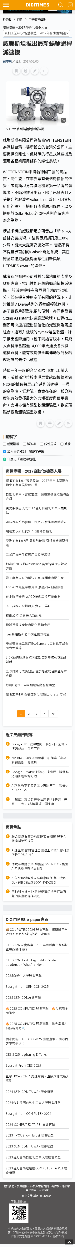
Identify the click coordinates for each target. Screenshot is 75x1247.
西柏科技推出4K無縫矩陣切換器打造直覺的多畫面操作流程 (39, 893)
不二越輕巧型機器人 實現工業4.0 (29, 606)
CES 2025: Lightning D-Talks (26, 1054)
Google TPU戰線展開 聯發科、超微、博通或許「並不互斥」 (40, 746)
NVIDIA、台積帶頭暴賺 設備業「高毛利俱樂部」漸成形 (39, 760)
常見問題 (31, 1190)
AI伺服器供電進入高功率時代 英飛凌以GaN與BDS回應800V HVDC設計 (39, 880)
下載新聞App (19, 1201)
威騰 (67, 444)
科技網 (7, 19)
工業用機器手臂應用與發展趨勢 (28, 554)
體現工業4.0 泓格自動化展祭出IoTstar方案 (36, 694)
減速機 (31, 444)
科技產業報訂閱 (39, 1186)
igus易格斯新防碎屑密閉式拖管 (28, 634)
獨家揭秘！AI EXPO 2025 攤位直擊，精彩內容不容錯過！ (37, 1041)
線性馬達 (50, 444)
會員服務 (22, 1186)
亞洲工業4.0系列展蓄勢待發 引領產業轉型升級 (37, 542)
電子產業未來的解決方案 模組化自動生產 (35, 578)
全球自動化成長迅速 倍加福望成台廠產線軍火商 (36, 673)
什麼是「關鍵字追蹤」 (22, 459)
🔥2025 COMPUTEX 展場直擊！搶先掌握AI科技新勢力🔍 (36, 1025)
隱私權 (66, 1186)
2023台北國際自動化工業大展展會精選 (33, 1157)
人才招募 (44, 1190)
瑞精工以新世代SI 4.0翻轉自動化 (29, 531)
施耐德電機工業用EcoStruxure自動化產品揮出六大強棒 (37, 645)
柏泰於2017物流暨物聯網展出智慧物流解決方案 (36, 566)
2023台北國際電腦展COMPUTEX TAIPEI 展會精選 (36, 1170)
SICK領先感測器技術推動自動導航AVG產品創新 (36, 659)
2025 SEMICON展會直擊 (23, 997)
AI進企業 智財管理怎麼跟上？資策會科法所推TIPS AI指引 (40, 852)
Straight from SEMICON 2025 (27, 986)
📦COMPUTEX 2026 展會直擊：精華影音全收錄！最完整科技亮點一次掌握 (37, 931)
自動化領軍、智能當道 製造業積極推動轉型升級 (37, 496)
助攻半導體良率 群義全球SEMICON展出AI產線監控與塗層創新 (40, 866)
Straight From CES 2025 (23, 1065)
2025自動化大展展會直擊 (24, 975)
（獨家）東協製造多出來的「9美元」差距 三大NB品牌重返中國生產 (39, 801)
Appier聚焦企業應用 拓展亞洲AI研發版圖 (35, 587)
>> (53, 713)
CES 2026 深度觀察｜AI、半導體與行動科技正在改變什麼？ (37, 947)
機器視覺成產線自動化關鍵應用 (28, 625)
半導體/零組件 (37, 19)
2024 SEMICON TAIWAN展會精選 (29, 1091)
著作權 (55, 1186)
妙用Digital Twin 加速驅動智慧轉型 (30, 685)
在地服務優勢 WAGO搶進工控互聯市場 (33, 596)
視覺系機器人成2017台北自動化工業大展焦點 (36, 510)
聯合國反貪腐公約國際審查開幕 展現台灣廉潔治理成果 (39, 838)
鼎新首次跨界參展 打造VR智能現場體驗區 (36, 522)
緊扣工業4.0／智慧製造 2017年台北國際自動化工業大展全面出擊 (37, 482)
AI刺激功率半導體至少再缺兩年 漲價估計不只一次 (40, 787)
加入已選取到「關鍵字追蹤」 (27, 451)
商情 (19, 19)
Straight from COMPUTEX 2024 (29, 1113)
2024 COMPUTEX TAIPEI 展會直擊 (30, 1124)
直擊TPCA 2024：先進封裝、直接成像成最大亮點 (37, 1078)
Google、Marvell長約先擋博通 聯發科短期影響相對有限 (40, 774)
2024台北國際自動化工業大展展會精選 (33, 1102)
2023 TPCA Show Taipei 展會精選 (29, 1135)
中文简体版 (31, 1195)
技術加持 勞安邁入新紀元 (24, 615)
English (46, 1195)
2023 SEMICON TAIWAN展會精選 (29, 1146)
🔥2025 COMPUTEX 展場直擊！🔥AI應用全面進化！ (37, 1010)
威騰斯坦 (13, 444)
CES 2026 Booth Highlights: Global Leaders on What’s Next (32, 962)
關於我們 (8, 1186)
